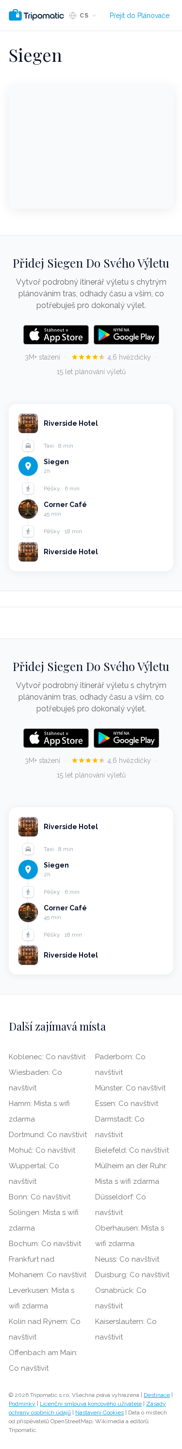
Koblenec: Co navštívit (47, 1056)
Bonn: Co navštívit (39, 1197)
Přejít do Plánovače (139, 15)
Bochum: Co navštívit (45, 1243)
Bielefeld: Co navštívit (132, 1150)
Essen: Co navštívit (126, 1103)
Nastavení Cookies (99, 1412)
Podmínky (22, 1403)
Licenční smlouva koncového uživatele (91, 1403)
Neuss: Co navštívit (127, 1259)
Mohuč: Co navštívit (42, 1150)
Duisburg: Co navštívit (132, 1274)
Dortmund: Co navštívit (48, 1134)
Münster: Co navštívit (130, 1088)
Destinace (157, 1395)
